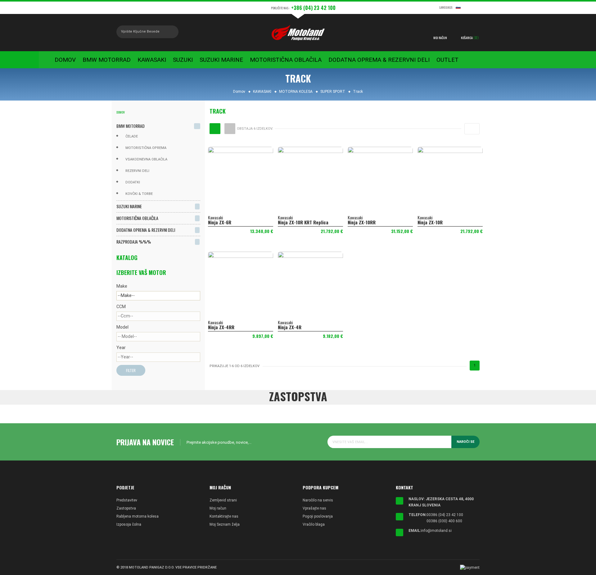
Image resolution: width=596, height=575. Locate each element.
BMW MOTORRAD (130, 126)
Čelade (131, 136)
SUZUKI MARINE (129, 206)
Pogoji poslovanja (318, 516)
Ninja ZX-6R (219, 222)
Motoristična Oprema (145, 148)
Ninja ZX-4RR (221, 327)
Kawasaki (215, 217)
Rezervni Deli (137, 171)
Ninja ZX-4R (289, 327)
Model (122, 327)
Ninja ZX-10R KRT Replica (303, 222)
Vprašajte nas (314, 508)
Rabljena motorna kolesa (137, 516)
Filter (131, 370)
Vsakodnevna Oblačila (146, 159)
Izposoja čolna (128, 524)
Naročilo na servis (318, 500)
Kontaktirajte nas (224, 516)
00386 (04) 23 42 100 (445, 515)
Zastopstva (126, 508)
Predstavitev (126, 500)
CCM (121, 306)
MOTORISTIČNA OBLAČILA (137, 218)
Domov (120, 112)
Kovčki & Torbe (139, 194)
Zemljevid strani (223, 500)
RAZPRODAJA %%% (133, 241)
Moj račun (218, 508)
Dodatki (132, 182)
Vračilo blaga (314, 524)
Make (121, 286)
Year (121, 347)
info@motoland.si (436, 530)
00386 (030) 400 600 (444, 521)
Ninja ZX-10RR (362, 222)
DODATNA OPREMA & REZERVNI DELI (145, 230)
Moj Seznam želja (225, 524)
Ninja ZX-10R (430, 222)
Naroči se (465, 442)
